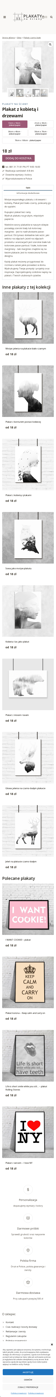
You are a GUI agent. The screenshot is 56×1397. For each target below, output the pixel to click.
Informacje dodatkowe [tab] (28, 193)
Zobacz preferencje (28, 1387)
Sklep (19, 37)
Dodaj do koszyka (18, 158)
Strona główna (8, 37)
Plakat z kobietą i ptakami (18, 495)
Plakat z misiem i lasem (17, 715)
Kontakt (10, 1322)
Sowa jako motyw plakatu (18, 568)
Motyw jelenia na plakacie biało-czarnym (25, 348)
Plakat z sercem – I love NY (18, 1162)
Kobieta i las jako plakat (17, 641)
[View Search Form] (51, 17)
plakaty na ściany (15, 104)
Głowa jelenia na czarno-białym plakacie (25, 788)
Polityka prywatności (19, 1393)
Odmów (28, 1379)
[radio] (14, 124)
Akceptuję (28, 1372)
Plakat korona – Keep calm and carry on (25, 1013)
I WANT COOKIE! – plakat (18, 939)
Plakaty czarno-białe (32, 37)
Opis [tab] (28, 187)
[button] (52, 1344)
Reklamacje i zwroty (16, 1331)
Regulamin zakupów (16, 1336)
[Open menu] (4, 17)
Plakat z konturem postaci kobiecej (23, 421)
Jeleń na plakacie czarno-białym (21, 861)
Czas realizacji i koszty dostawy (21, 1326)
